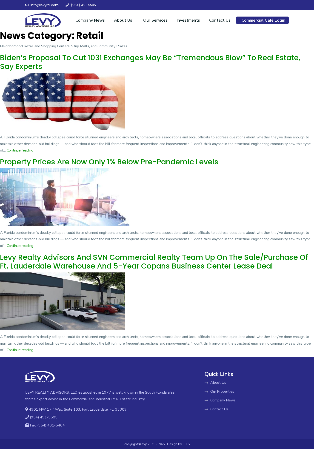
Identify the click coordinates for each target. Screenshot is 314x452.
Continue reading (20, 150)
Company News (90, 20)
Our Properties (222, 391)
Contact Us (220, 20)
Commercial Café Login (263, 20)
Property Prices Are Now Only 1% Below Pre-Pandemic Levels (109, 162)
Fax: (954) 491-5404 (47, 425)
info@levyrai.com (44, 5)
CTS (186, 444)
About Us (123, 20)
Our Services (155, 20)
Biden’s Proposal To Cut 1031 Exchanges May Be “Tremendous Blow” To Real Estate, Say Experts (150, 62)
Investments (188, 20)
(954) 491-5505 (83, 5)
